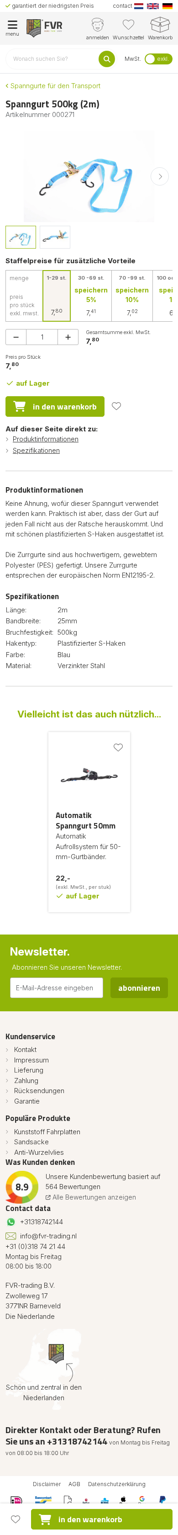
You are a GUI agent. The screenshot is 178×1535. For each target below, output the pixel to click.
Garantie (27, 1101)
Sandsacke (31, 1141)
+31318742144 (41, 1221)
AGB (74, 1484)
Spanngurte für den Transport (54, 85)
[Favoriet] (116, 406)
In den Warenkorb (65, 406)
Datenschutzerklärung (117, 1484)
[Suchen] (107, 59)
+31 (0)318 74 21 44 (35, 1246)
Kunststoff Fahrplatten (47, 1131)
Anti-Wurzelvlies (39, 1152)
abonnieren (139, 988)
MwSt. (133, 58)
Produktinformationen (46, 439)
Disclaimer (47, 1484)
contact (122, 5)
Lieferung (28, 1070)
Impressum (31, 1060)
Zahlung (26, 1080)
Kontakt (25, 1049)
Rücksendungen (39, 1090)
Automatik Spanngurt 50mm (85, 820)
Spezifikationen (36, 450)
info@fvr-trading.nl (48, 1236)
